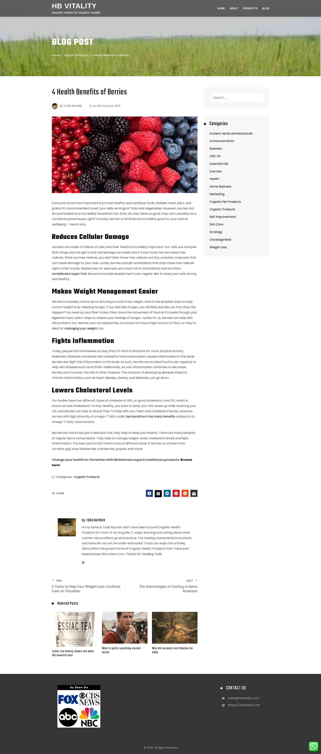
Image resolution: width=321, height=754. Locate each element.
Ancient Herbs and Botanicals (231, 133)
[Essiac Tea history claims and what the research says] (75, 629)
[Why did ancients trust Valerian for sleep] (174, 627)
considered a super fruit (69, 274)
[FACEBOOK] (149, 493)
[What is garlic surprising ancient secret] (124, 627)
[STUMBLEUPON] (185, 493)
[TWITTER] (158, 493)
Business (216, 148)
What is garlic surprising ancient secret (121, 650)
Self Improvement (223, 217)
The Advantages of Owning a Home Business (168, 586)
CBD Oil (215, 156)
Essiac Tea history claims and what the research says (73, 653)
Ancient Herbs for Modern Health (76, 12)
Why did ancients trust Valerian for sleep (172, 650)
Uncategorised (220, 239)
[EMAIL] (193, 493)
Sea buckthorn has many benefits (150, 416)
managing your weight (80, 328)
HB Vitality (74, 6)
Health (214, 179)
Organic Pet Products (225, 202)
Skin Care (216, 224)
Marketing (217, 194)
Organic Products (87, 477)
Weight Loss (218, 247)
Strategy (216, 232)
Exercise (216, 171)
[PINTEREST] (176, 493)
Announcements (222, 141)
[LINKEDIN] (167, 493)
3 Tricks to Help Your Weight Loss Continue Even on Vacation (86, 586)
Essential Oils (219, 164)
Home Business (220, 186)
